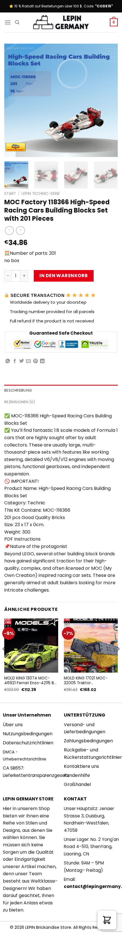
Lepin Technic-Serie (41, 193)
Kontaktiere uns (81, 766)
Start (10, 193)
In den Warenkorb (63, 275)
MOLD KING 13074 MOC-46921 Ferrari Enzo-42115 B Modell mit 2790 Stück (29, 681)
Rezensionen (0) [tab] (19, 402)
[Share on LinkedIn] (42, 361)
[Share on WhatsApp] (7, 361)
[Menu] (7, 22)
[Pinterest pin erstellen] (35, 361)
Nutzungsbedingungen (27, 733)
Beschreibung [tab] (18, 390)
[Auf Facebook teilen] (14, 361)
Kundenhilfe (77, 775)
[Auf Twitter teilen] (21, 361)
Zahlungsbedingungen (88, 741)
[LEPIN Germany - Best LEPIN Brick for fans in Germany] (61, 22)
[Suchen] (17, 22)
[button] (107, 920)
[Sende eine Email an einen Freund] (28, 361)
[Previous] (14, 100)
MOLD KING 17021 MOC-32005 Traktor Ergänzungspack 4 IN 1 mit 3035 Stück (88, 681)
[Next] (108, 100)
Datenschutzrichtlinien (28, 743)
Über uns (13, 724)
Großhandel (77, 784)
